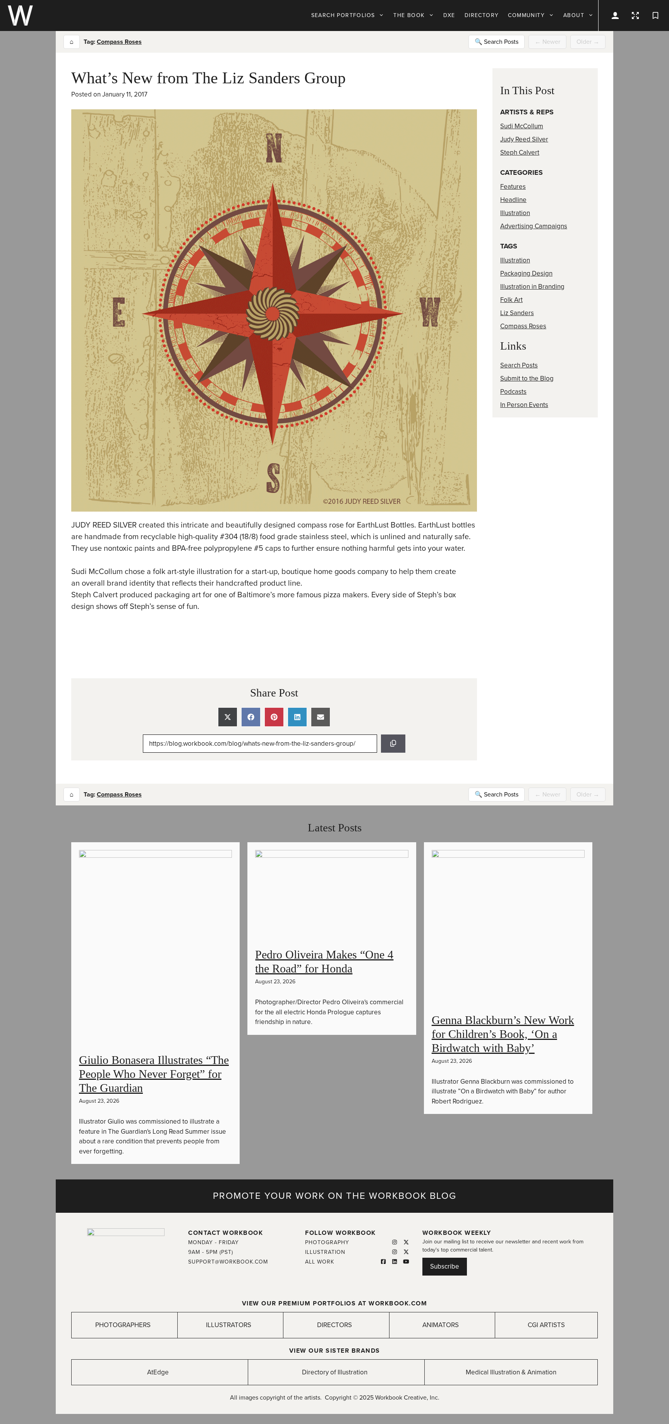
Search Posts (519, 365)
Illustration (515, 213)
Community (526, 15)
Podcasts (513, 392)
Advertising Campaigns (533, 226)
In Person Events (524, 405)
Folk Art (511, 300)
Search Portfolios (343, 15)
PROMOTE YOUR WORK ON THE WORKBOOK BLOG (334, 1196)
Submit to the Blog (527, 378)
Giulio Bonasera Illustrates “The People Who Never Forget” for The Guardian (154, 1073)
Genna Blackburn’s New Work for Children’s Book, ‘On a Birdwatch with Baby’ (503, 1034)
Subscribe (444, 1266)
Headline (513, 200)
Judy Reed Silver (524, 139)
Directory (482, 15)
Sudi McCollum (521, 126)
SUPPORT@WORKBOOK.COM (228, 1261)
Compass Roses (119, 42)
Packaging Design (526, 273)
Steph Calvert (519, 152)
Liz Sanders (517, 313)
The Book (408, 15)
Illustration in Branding (532, 287)
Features (513, 187)
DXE (449, 15)
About (573, 15)
